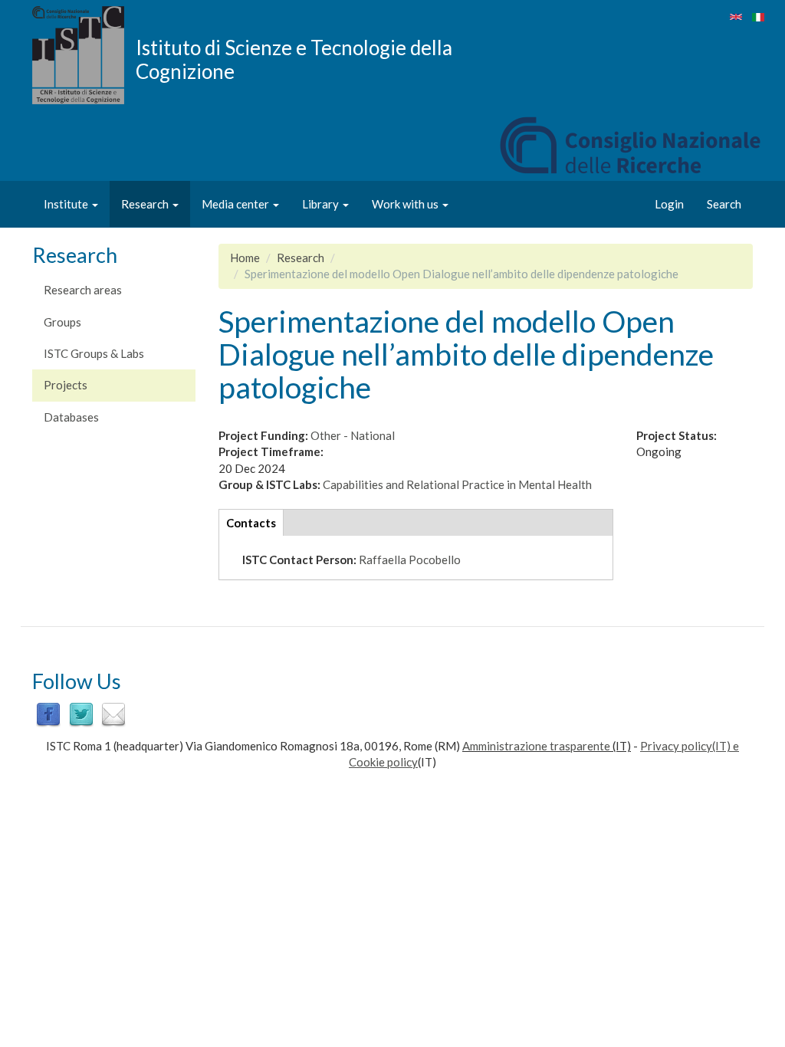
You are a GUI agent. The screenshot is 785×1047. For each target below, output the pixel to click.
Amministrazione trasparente (536, 746)
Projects (65, 385)
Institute (67, 204)
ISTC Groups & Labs (94, 353)
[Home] (84, 55)
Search (724, 204)
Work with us (406, 204)
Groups (62, 322)
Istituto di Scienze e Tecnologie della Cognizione (294, 59)
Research (146, 204)
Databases (71, 417)
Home (245, 257)
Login (669, 204)
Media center (236, 204)
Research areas (83, 290)
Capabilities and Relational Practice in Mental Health (457, 484)
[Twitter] (81, 713)
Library (321, 204)
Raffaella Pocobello (410, 559)
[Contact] (113, 713)
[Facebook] (48, 713)
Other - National (352, 435)
